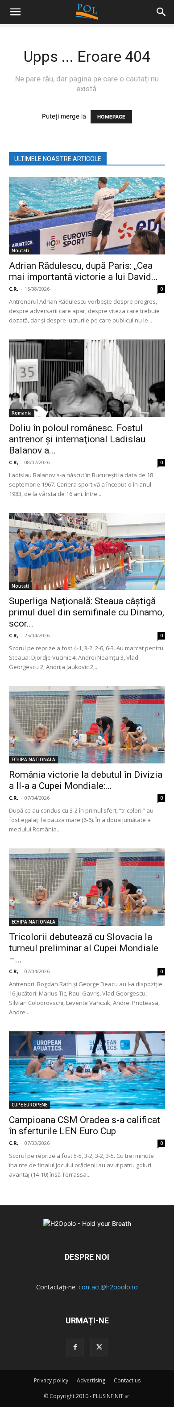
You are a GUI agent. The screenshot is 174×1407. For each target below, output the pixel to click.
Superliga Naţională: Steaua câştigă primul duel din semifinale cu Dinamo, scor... (86, 612)
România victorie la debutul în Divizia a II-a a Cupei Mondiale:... (85, 780)
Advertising (91, 1380)
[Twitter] (99, 1347)
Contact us (127, 1380)
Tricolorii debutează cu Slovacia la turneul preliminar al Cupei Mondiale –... (83, 948)
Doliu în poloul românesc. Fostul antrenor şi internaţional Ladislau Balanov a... (77, 439)
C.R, (13, 288)
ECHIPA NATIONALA (33, 759)
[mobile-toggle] (15, 12)
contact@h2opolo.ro (108, 1287)
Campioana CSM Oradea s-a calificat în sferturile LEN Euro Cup (84, 1125)
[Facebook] (75, 1347)
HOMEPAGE (111, 117)
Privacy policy (51, 1380)
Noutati (20, 250)
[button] (161, 12)
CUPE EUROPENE (29, 1105)
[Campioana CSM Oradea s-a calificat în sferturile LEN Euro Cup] (87, 1070)
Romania (22, 413)
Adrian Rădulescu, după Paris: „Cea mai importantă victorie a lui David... (83, 271)
